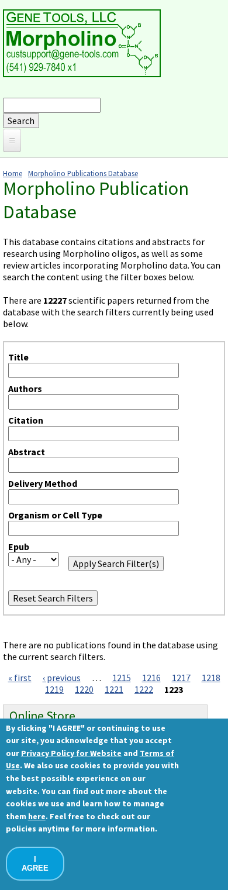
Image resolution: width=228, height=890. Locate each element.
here (37, 816)
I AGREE (35, 863)
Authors (25, 388)
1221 (114, 689)
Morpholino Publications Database (83, 173)
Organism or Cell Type (55, 515)
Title (18, 357)
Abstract (26, 452)
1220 (84, 689)
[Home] (82, 74)
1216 (151, 677)
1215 (121, 677)
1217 (181, 677)
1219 (54, 689)
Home (12, 173)
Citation (25, 420)
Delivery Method (42, 483)
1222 (143, 689)
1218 (211, 677)
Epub (18, 546)
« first (20, 677)
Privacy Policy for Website (71, 753)
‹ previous (62, 677)
